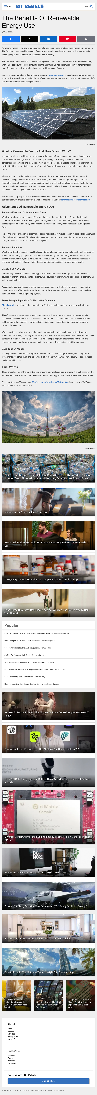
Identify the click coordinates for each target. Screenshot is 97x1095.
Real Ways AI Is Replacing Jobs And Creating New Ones (35, 872)
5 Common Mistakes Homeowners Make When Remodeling (37, 938)
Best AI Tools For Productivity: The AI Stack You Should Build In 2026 (42, 749)
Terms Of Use (13, 1039)
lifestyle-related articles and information (50, 382)
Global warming (9, 305)
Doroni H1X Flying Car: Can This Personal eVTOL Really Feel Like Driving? (45, 906)
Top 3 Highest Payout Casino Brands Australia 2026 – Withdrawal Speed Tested (15, 1003)
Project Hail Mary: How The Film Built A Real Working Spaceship (48, 1005)
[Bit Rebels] (28, 8)
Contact (11, 1031)
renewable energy (56, 75)
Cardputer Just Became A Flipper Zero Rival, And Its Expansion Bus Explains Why (79, 1003)
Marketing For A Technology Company (25, 512)
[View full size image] (48, 113)
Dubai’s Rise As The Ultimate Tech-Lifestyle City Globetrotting (39, 972)
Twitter (10, 1058)
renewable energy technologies (75, 200)
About (10, 1029)
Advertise (11, 1034)
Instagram (12, 1063)
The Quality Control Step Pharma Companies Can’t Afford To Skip (41, 579)
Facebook (11, 1055)
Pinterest (11, 1061)
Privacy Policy (13, 1037)
